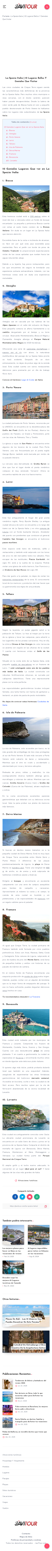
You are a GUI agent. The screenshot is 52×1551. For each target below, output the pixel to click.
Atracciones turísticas (27, 1181)
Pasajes (6, 1478)
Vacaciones (7, 1496)
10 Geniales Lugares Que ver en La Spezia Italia (24, 127)
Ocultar (33, 122)
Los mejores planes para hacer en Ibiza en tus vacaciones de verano (13, 1251)
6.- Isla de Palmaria (14, 147)
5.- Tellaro (10, 144)
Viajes (5, 1502)
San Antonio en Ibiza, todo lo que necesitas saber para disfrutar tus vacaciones (29, 1396)
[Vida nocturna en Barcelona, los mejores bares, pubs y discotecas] (8, 1410)
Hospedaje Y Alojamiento (13, 1461)
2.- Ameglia (11, 134)
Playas (5, 1484)
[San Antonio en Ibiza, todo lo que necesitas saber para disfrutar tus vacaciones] (8, 1397)
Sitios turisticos (9, 1490)
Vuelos (5, 1508)
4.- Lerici (10, 140)
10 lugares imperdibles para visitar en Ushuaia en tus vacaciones (38, 1251)
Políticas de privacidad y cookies (26, 1540)
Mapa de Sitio (26, 1537)
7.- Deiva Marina (13, 150)
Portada (6, 16)
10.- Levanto (11, 161)
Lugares (6, 1472)
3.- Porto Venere (13, 137)
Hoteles (6, 1466)
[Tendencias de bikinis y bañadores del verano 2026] (8, 1384)
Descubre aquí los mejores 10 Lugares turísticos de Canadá (12, 1280)
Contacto (26, 1533)
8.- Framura (11, 154)
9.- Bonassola (12, 157)
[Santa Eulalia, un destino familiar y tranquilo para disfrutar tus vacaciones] (8, 1423)
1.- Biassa (10, 130)
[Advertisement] (26, 50)
